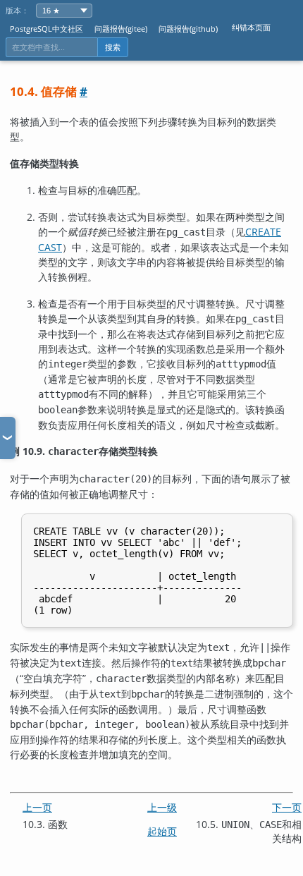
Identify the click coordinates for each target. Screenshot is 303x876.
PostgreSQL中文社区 (46, 28)
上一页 (37, 807)
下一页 (287, 807)
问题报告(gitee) (120, 28)
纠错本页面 (251, 27)
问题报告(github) (188, 28)
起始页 (162, 831)
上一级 (162, 807)
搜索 (112, 47)
